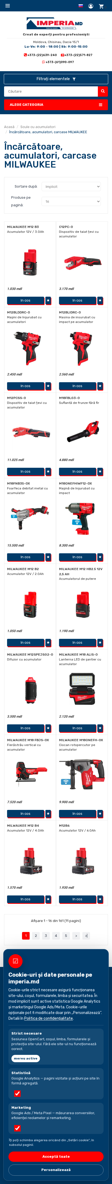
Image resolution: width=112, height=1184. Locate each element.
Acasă (9, 127)
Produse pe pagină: (21, 201)
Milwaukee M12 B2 (23, 569)
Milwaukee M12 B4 (23, 826)
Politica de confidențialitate (48, 1018)
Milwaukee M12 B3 (23, 227)
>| (86, 936)
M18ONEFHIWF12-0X (75, 483)
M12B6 (64, 826)
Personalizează (56, 1170)
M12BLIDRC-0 (70, 312)
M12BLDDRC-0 (18, 312)
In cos (25, 300)
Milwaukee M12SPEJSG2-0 (30, 654)
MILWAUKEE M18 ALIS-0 (78, 654)
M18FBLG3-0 (69, 398)
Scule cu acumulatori (37, 127)
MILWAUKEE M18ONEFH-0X (81, 740)
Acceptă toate (56, 1156)
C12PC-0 (66, 227)
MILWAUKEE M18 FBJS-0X (28, 740)
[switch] (17, 1093)
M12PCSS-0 (16, 398)
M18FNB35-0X (18, 483)
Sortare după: (26, 186)
